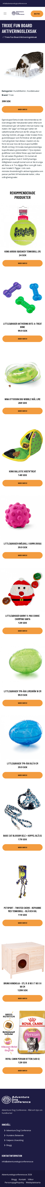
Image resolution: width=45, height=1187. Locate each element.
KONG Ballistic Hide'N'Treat (22, 471)
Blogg (9, 1145)
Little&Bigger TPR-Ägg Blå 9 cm (22, 763)
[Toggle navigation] (5, 13)
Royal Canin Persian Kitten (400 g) (23, 1058)
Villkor (31, 1179)
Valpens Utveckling (15, 1140)
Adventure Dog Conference (18, 1130)
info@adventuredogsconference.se (15, 3)
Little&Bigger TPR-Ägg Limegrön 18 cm (22, 691)
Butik (37, 14)
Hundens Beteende (15, 1135)
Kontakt (22, 1179)
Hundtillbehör (19, 91)
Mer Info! (22, 109)
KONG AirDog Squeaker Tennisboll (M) (22, 251)
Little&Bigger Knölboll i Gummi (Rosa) (22, 543)
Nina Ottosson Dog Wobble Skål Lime (22, 399)
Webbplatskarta (33, 1182)
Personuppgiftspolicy (14, 1182)
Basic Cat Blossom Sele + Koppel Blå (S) (22, 835)
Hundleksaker (33, 91)
